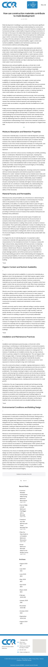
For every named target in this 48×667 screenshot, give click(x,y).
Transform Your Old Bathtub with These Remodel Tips (24, 523)
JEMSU (30, 658)
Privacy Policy (35, 658)
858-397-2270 (22, 650)
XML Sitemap (28, 660)
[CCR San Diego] (9, 2)
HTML (23, 660)
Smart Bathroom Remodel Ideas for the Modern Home (24, 548)
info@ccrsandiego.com (24, 652)
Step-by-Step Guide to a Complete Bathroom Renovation (24, 536)
